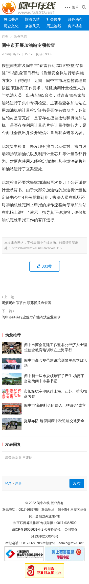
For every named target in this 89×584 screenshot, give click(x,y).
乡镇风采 (32, 26)
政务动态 (75, 19)
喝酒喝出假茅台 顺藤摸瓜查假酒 (26, 303)
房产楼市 (75, 26)
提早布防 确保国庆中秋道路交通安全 (54, 421)
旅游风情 (32, 19)
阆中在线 (43, 503)
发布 (77, 483)
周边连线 (53, 26)
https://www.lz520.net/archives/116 (37, 248)
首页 (5, 36)
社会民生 (53, 19)
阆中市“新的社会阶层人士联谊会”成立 (55, 405)
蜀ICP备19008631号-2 (27, 529)
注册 (18, 483)
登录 (8, 483)
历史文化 (11, 26)
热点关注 (11, 19)
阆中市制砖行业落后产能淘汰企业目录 (31, 317)
